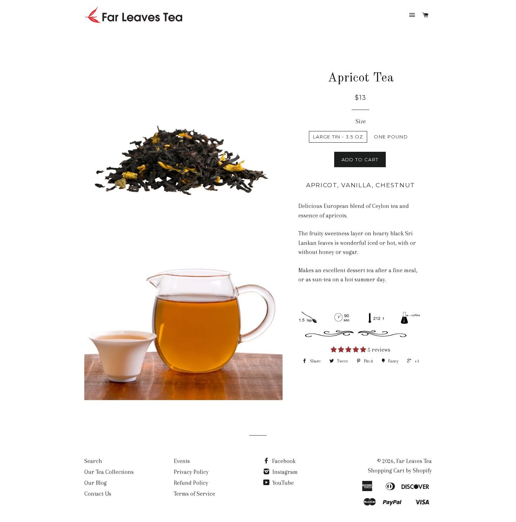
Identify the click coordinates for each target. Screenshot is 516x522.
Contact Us (97, 493)
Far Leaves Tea (414, 461)
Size (361, 121)
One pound (391, 136)
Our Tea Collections (109, 472)
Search (93, 461)
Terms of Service (194, 493)
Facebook (283, 461)
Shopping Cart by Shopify (400, 470)
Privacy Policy (191, 472)
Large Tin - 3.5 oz (338, 136)
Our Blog (95, 482)
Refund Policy (191, 482)
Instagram (284, 472)
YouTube (282, 482)
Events (182, 461)
